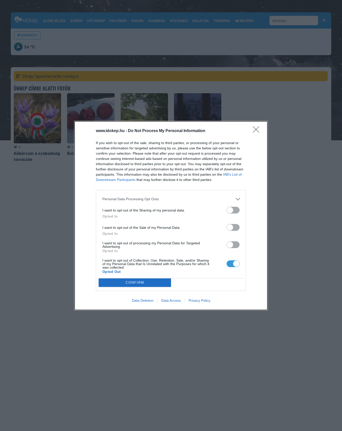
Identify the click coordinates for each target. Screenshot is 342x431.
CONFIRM (135, 282)
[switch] (233, 210)
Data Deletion (142, 300)
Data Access (171, 300)
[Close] (257, 131)
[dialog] (171, 215)
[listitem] (171, 199)
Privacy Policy (199, 300)
